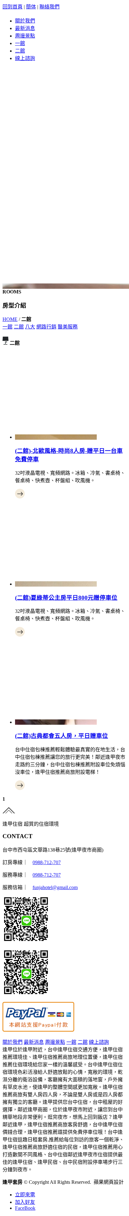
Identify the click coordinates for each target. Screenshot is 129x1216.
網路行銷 (46, 326)
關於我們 (25, 20)
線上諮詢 (25, 58)
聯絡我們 (49, 6)
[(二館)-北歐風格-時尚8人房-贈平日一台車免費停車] (56, 437)
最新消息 (25, 28)
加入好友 (25, 1202)
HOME (10, 319)
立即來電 (25, 1194)
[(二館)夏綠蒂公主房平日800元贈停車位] (56, 584)
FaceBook (25, 1208)
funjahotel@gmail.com (55, 887)
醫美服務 (68, 326)
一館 (20, 43)
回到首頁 (13, 6)
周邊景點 (25, 35)
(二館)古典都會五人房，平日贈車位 (61, 736)
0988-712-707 (47, 862)
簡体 (31, 6)
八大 (30, 326)
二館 (20, 50)
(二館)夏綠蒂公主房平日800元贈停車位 (66, 597)
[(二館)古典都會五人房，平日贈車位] (56, 722)
